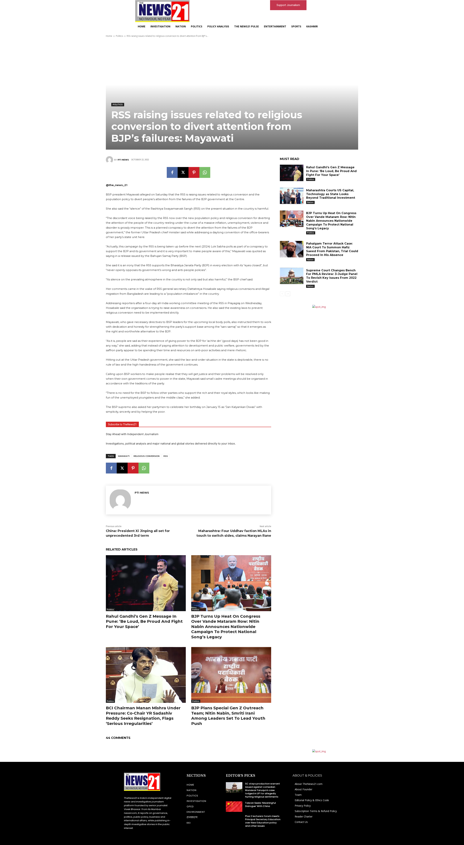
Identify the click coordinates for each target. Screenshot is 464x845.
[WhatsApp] (204, 172)
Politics (119, 35)
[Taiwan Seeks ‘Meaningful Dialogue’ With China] (234, 806)
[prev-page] (282, 293)
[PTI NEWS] (110, 159)
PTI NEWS (123, 159)
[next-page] (288, 293)
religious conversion (147, 456)
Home (109, 35)
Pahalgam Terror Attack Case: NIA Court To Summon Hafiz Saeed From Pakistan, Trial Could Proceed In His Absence (332, 249)
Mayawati (124, 456)
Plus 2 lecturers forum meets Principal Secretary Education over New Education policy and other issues (262, 821)
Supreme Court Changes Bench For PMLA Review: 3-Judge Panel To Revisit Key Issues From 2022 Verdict (331, 276)
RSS (165, 456)
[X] (183, 172)
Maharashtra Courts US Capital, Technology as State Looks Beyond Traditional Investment (330, 194)
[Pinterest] (193, 172)
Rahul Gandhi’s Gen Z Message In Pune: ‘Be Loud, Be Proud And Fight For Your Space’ (144, 621)
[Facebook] (172, 172)
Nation (310, 202)
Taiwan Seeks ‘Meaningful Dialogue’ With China (260, 804)
